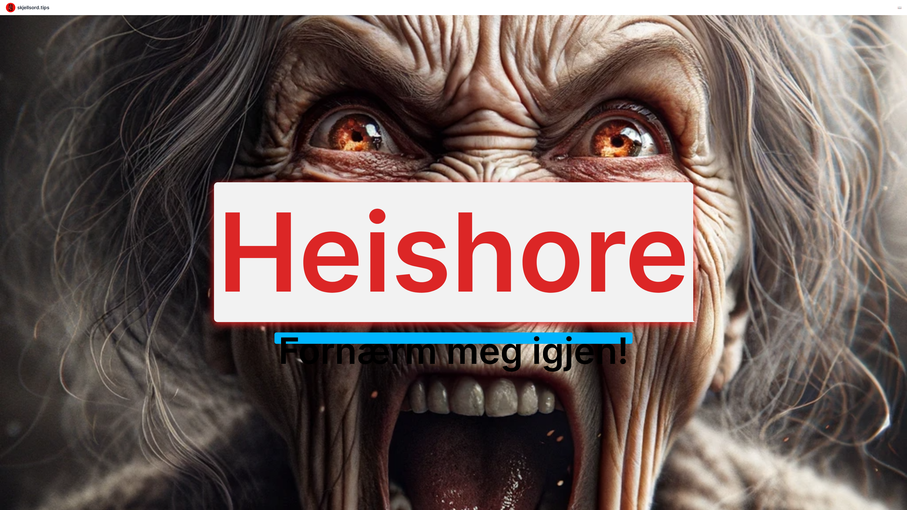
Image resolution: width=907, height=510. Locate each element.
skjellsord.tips (33, 7)
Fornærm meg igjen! (453, 351)
